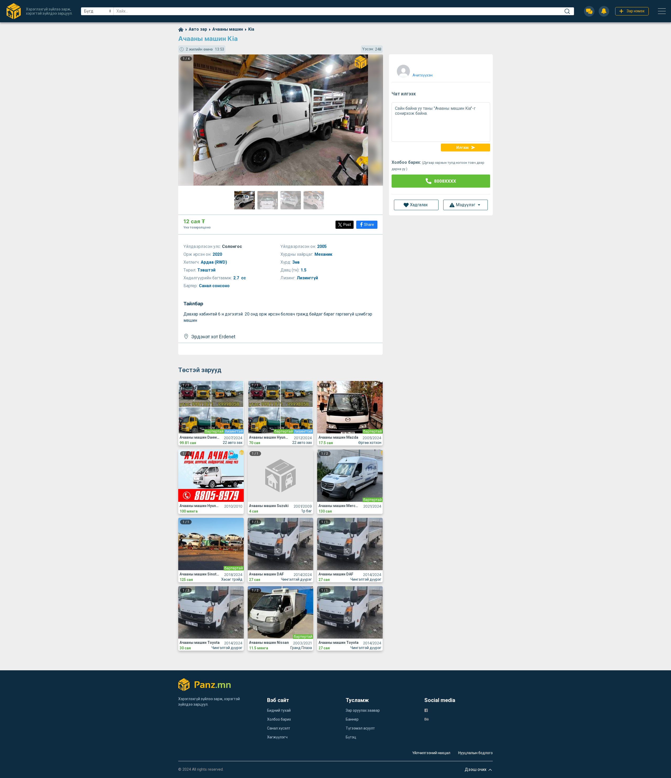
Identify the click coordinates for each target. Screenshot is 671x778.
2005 (322, 246)
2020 (218, 254)
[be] (426, 719)
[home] (180, 29)
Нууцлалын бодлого (475, 753)
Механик (324, 254)
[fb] (426, 710)
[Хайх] (567, 11)
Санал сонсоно (215, 285)
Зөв (296, 262)
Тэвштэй (207, 270)
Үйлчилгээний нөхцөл (431, 753)
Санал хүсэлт (278, 728)
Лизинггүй (308, 277)
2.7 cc (239, 277)
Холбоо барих (279, 719)
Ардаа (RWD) (214, 262)
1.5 (304, 270)
